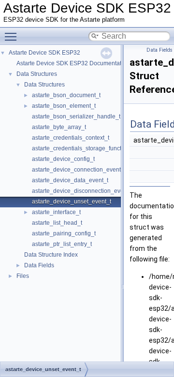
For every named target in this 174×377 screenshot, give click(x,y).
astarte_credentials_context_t (70, 137)
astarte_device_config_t (63, 159)
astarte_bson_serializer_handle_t (76, 116)
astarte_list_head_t (57, 222)
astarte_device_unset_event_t (71, 201)
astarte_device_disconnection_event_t (82, 191)
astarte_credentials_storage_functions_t (84, 148)
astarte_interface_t (56, 212)
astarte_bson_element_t (64, 105)
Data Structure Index (51, 254)
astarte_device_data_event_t (70, 180)
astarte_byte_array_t (59, 127)
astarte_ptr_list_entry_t (62, 244)
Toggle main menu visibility (12, 36)
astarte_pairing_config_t (64, 233)
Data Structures (36, 74)
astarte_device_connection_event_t (79, 169)
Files (22, 276)
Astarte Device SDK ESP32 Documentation (73, 63)
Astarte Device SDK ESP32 (44, 52)
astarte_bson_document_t (66, 95)
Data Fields (39, 265)
